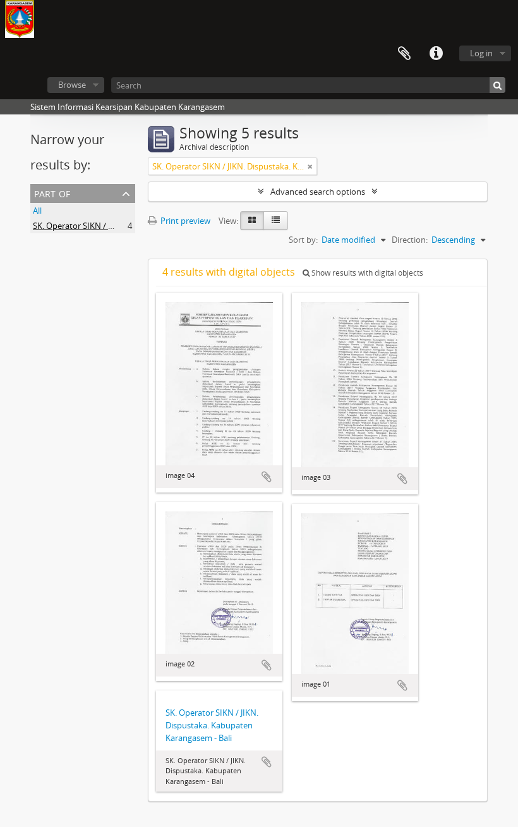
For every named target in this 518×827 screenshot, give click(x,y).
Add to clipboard (266, 476)
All (37, 210)
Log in (481, 53)
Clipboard (404, 54)
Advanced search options (317, 191)
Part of (52, 192)
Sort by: (303, 239)
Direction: (410, 239)
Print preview (184, 220)
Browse (72, 84)
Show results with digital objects (366, 272)
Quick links (436, 54)
